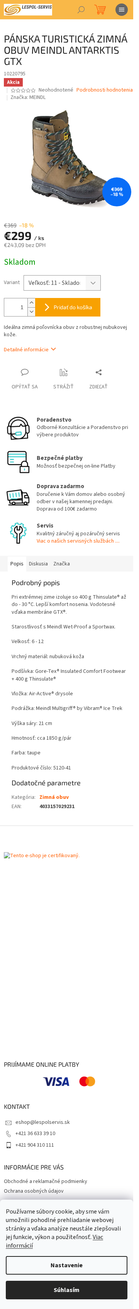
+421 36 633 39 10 (35, 1133)
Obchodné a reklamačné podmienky (45, 1181)
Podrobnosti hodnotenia (104, 90)
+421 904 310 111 (34, 1145)
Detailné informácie (26, 350)
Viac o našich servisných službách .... (78, 541)
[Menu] (121, 9)
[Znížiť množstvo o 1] (31, 311)
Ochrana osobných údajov (34, 1191)
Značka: (28, 97)
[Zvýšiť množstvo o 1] (31, 302)
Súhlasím (67, 1290)
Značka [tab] (61, 564)
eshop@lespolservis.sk (42, 1122)
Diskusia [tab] (38, 564)
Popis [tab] (17, 564)
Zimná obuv (54, 797)
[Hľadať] (81, 9)
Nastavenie (67, 1265)
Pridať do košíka (73, 307)
